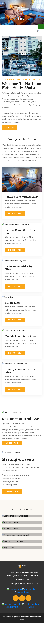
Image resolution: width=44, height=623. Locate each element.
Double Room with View (20, 336)
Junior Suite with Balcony (22, 196)
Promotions (25, 65)
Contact (23, 88)
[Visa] (29, 589)
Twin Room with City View (19, 268)
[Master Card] (14, 589)
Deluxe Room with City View (20, 231)
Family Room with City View (20, 371)
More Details (14, 213)
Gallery (22, 77)
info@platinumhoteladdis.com (24, 583)
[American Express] (22, 592)
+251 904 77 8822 (24, 579)
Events (22, 42)
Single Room (13, 302)
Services (23, 54)
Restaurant (24, 30)
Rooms (22, 19)
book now (9, 127)
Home (21, 7)
